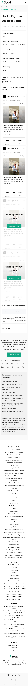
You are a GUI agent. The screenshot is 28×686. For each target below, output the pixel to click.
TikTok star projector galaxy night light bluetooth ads (12, 405)
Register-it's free (14, 226)
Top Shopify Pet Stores (14, 547)
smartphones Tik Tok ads (10, 401)
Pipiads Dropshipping (14, 535)
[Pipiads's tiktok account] (16, 675)
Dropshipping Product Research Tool (14, 532)
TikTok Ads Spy (14, 503)
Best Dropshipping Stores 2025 (14, 529)
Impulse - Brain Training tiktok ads (8, 367)
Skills (14, 508)
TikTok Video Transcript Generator (14, 516)
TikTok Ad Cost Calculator (14, 465)
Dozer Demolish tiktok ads (14, 364)
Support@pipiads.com (14, 645)
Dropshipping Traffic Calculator (14, 460)
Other (23, 589)
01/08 (14, 599)
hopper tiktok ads (19, 364)
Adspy (14, 501)
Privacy (7, 679)
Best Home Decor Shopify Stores (14, 558)
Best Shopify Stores (14, 544)
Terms (12, 679)
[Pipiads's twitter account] (12, 675)
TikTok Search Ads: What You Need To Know (14, 607)
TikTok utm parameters (14, 449)
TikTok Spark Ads (14, 506)
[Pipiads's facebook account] (8, 675)
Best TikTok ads (14, 573)
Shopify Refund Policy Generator (14, 476)
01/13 (14, 597)
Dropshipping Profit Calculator (14, 468)
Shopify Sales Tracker (14, 447)
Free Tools (14, 488)
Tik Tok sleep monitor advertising (12, 398)
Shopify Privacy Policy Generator (14, 473)
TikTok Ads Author (14, 575)
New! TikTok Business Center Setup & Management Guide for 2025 (14, 612)
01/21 (8, 597)
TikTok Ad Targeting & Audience (14, 452)
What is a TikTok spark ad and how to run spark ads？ (14, 630)
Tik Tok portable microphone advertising (11, 388)
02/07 (8, 594)
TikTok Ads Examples (14, 565)
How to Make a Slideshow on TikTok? (14, 633)
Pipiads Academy (14, 578)
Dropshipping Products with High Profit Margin (14, 538)
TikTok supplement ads (9, 409)
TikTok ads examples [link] (11, 7)
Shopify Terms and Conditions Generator (14, 479)
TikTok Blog (14, 567)
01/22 (20, 594)
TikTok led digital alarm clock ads (12, 411)
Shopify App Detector (14, 457)
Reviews (14, 522)
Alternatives (14, 519)
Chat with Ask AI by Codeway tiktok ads (24, 364)
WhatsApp (14, 648)
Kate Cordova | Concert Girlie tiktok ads (8, 364)
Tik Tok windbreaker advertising (12, 384)
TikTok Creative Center (14, 514)
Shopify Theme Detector (14, 455)
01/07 (20, 599)
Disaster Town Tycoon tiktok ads (3, 367)
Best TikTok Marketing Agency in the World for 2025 (14, 625)
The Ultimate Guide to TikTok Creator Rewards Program (14, 616)
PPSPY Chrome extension (14, 491)
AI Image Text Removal (14, 527)
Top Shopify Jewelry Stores (14, 550)
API (14, 650)
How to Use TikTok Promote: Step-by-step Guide (14, 621)
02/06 (14, 594)
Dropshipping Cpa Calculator (14, 463)
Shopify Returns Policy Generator (14, 483)
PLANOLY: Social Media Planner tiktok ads (24, 367)
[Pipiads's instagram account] (19, 675)
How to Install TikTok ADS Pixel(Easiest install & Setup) (14, 637)
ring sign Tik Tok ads (8, 392)
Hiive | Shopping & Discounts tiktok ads (3, 364)
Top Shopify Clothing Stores (14, 552)
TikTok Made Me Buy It (14, 542)
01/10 (20, 597)
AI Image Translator (14, 524)
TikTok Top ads (14, 570)
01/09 (8, 599)
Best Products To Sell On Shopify (14, 555)
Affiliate (14, 493)
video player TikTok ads (9, 382)
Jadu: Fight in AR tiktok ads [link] (8, 9)
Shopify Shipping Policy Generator (14, 485)
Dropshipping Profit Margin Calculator (14, 470)
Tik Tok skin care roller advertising (12, 395)
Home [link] (2, 7)
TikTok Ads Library (14, 511)
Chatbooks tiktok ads (14, 367)
